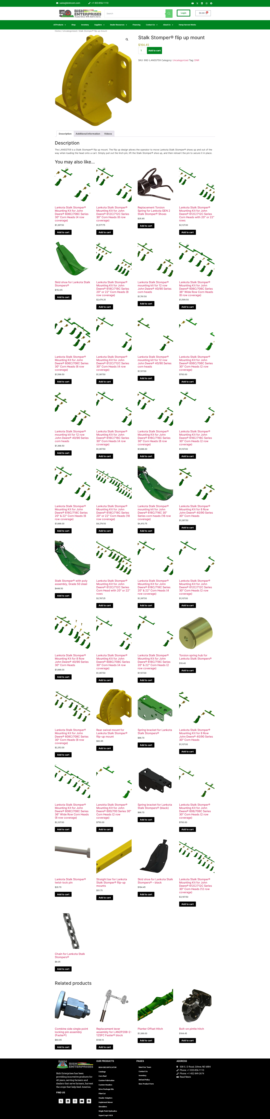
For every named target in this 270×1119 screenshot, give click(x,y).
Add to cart (154, 50)
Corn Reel (102, 1076)
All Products (58, 25)
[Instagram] (207, 3)
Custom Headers (105, 1085)
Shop (73, 25)
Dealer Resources (117, 25)
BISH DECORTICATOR (107, 1067)
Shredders (103, 1107)
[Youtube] (193, 3)
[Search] (169, 13)
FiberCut (102, 1093)
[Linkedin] (202, 3)
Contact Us (143, 1071)
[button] (127, 39)
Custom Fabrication (106, 1080)
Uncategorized (70, 31)
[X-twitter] (197, 3)
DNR (196, 60)
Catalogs (102, 1072)
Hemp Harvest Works (187, 25)
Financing (136, 25)
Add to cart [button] (63, 232)
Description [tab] (65, 133)
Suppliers (98, 25)
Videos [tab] (108, 133)
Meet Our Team (145, 1067)
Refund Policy (144, 1080)
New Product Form (146, 1084)
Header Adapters (105, 1098)
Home (58, 31)
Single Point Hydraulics (108, 1111)
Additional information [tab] (88, 133)
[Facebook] (211, 3)
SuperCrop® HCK (106, 1115)
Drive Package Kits (106, 1089)
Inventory (85, 25)
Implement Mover (106, 1102)
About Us (167, 25)
